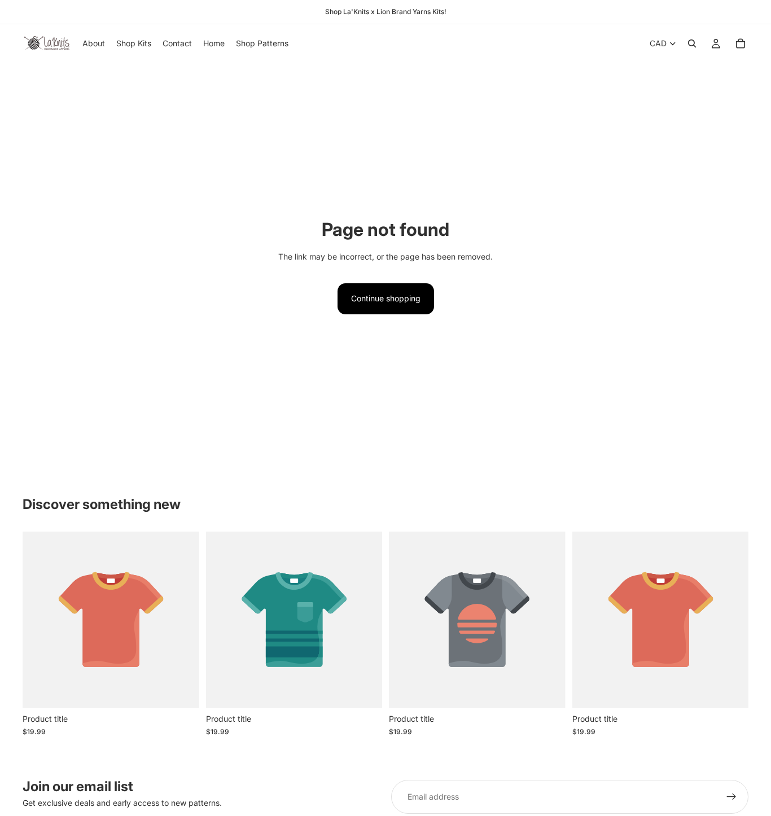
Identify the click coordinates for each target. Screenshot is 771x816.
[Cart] (740, 43)
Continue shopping (385, 298)
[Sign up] (731, 797)
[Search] (692, 43)
